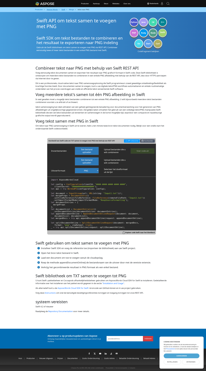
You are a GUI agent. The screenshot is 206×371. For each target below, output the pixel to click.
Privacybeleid (109, 368)
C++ (162, 22)
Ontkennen (190, 362)
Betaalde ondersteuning (129, 358)
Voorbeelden (148, 141)
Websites (115, 4)
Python (134, 22)
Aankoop (96, 4)
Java (144, 22)
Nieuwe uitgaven (46, 358)
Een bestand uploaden (86, 151)
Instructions (50, 293)
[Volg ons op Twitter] (94, 353)
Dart (148, 43)
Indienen (148, 338)
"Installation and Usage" (113, 283)
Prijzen (60, 358)
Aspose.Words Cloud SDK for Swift (73, 288)
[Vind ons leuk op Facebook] (89, 353)
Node (153, 33)
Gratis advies (109, 358)
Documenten (72, 358)
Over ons (127, 4)
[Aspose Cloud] (51, 4)
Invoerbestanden (59, 151)
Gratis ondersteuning (91, 358)
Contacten (132, 368)
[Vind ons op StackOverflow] (111, 353)
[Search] (168, 3)
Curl (158, 43)
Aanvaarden (181, 356)
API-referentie (131, 140)
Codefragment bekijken (148, 51)
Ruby (143, 33)
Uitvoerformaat (58, 170)
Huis (20, 358)
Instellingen (172, 362)
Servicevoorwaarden (121, 368)
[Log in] (162, 3)
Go (138, 43)
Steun (106, 4)
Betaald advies (149, 358)
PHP (134, 33)
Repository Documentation (60, 311)
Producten (85, 4)
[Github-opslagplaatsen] (116, 353)
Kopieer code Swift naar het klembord (140, 232)
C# (153, 22)
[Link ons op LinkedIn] (105, 353)
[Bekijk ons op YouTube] (100, 353)
